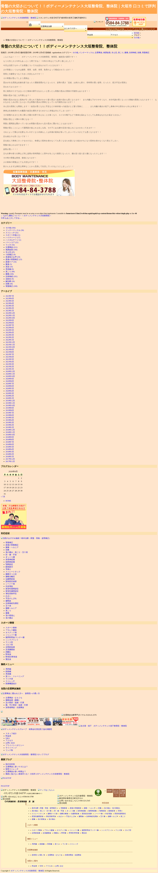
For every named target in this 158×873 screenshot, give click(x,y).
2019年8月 (10, 410)
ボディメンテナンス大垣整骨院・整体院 (27, 871)
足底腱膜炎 (10, 649)
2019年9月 (10, 408)
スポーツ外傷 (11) (13, 235)
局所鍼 (8, 669)
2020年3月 (10, 393)
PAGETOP (5, 786)
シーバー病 (10, 584)
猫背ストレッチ (12, 769)
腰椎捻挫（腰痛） (13, 700)
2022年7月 (10, 325)
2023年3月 (10, 306)
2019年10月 (10, 405)
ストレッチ (10, 681)
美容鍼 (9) (10, 269)
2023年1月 (10, 311)
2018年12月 (10, 430)
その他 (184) (10, 228)
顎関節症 (9, 564)
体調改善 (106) (11, 250)
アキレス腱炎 (11, 630)
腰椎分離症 (10, 577)
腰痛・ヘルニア (12, 547)
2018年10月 (10, 435)
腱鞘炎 (8, 601)
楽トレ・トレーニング (15, 676)
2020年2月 (10, 396)
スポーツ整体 (11, 628)
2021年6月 (10, 357)
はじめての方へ (70, 28)
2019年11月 (10, 403)
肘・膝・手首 (11, 555)
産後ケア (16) (11, 262)
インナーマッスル (86, 53)
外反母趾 (9, 586)
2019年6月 (10, 415)
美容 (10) (9, 267)
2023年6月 (10, 298)
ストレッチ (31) (12, 233)
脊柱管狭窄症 (11, 594)
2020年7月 (10, 384)
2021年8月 (10, 352)
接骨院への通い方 (38, 855)
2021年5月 (10, 359)
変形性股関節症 (12, 589)
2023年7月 (10, 296)
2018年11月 (10, 432)
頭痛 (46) (9, 284)
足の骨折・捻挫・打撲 (15, 703)
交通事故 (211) (11, 247)
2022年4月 (10, 332)
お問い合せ (10, 743)
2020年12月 (10, 371)
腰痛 (126, 53)
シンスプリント (12, 640)
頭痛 (139, 53)
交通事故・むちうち (14, 698)
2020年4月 (10, 391)
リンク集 (9, 750)
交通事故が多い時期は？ (16, 771)
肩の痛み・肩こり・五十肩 (17, 552)
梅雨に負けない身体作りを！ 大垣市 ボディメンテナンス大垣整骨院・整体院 (37, 774)
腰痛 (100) (10, 274)
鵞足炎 (8, 659)
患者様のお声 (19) (13, 257)
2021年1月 (10, 369)
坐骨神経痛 (10, 559)
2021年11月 (10, 345)
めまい (8, 596)
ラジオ (64, 844)
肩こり (121, 53)
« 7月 (3, 497)
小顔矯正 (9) (10, 255)
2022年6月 (10, 328)
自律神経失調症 (12, 603)
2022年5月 (10, 330)
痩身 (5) (9, 264)
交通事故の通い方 (122, 793)
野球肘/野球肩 (11, 657)
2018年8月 (10, 439)
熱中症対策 (10, 764)
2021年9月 (10, 349)
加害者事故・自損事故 (15, 707)
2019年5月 (10, 418)
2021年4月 (10, 362)
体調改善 (107, 53)
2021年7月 (10, 354)
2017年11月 (10, 461)
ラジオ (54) (10, 245)
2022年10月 (10, 318)
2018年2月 (10, 454)
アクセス (114, 35)
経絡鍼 (8, 671)
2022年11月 (10, 315)
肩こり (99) (10, 272)
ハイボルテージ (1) (13, 240)
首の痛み (9, 618)
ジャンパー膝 (11, 635)
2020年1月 (10, 398)
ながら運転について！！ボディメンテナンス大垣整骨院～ (26, 216)
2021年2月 (10, 367)
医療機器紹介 (11, 684)
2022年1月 (10, 340)
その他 (75, 53)
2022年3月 (10, 335)
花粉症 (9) (10, 279)
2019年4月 (10, 420)
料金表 (90, 35)
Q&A (8, 738)
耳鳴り (8, 569)
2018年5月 (10, 447)
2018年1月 (10, 457)
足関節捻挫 (10, 647)
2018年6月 (10, 444)
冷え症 (114, 53)
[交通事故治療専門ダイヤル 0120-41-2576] (79, 715)
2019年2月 (10, 425)
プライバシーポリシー (15, 745)
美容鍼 (8, 674)
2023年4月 (10, 303)
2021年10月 (10, 347)
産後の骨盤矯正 (12, 545)
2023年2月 (10, 308)
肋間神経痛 (10, 562)
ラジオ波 (9, 679)
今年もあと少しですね (11, 218)
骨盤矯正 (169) (11, 286)
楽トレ (57, 844)
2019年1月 (10, 427)
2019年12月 (10, 401)
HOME (8, 501)
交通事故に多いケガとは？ (17, 767)
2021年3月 (10, 364)
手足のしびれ (11, 598)
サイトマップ (11, 748)
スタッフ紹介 (11, 733)
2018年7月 (10, 442)
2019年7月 (10, 413)
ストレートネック (13, 572)
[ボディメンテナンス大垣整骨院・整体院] (19, 18)
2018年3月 (10, 452)
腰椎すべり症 (11, 574)
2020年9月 (10, 379)
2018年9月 (10, 437)
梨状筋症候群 (11, 581)
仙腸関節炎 (10, 579)
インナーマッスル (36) (15, 230)
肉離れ (8, 652)
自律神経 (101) (11, 276)
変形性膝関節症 (12, 591)
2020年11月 (10, 374)
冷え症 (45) (10, 252)
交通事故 (98, 53)
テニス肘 (9, 642)
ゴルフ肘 (9, 645)
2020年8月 (10, 381)
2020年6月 (10, 386)
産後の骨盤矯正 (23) (14, 259)
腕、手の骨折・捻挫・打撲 (17, 705)
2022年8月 (10, 323)
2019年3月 (10, 422)
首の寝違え (10, 615)
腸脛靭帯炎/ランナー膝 (15, 637)
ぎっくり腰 (10, 557)
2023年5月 (10, 301)
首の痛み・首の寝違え (112, 808)
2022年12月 (10, 313)
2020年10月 (10, 376)
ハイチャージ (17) (13, 237)
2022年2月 (10, 337)
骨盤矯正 (145, 53)
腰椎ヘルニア (11, 608)
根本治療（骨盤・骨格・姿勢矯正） (45, 808)
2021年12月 (10, 342)
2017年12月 (10, 459)
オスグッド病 (11, 632)
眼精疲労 (9, 567)
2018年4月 (10, 449)
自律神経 (132, 53)
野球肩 (8, 654)
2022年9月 (10, 320)
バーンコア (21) (12, 242)
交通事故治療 (46, 26)
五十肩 (8, 606)
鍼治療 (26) (10, 281)
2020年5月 (10, 388)
